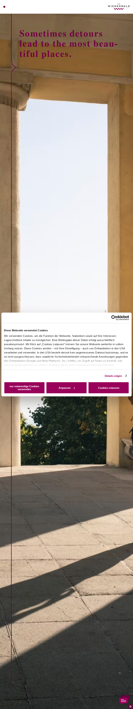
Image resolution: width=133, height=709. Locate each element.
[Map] (11, 7)
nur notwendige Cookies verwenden (24, 388)
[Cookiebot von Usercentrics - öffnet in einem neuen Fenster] (114, 317)
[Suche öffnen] (17, 7)
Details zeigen (113, 375)
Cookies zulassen (108, 387)
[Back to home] (119, 7)
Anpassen (65, 387)
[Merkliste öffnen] (14, 7)
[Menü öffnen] (4, 7)
